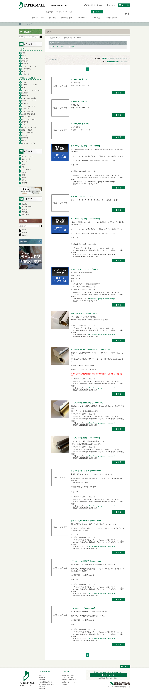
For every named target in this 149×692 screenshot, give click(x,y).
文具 (23, 124)
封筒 (23, 167)
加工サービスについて (68, 682)
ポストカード (26, 159)
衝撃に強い (25, 209)
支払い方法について (68, 677)
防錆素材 (25, 138)
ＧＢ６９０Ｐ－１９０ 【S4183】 (83, 196)
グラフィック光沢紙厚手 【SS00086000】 (86, 561)
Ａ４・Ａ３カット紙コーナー (31, 98)
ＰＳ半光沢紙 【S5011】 (80, 79)
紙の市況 (24, 235)
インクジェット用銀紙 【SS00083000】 (86, 438)
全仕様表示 (122, 61)
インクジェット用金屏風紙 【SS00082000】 (87, 403)
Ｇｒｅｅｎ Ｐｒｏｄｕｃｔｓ (32, 90)
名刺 (23, 164)
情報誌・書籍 (26, 117)
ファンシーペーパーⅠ (29, 66)
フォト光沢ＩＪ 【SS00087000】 (83, 608)
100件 (118, 58)
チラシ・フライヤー (28, 156)
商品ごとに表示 (112, 61)
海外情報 (24, 232)
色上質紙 (25, 63)
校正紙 (24, 177)
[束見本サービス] (30, 193)
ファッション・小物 (28, 106)
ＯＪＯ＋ (25, 103)
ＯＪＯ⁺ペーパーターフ (29, 85)
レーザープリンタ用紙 (29, 127)
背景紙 (24, 180)
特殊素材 (25, 122)
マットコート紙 (58, 47)
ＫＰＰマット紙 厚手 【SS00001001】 (86, 146)
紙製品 (24, 140)
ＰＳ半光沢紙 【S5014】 (80, 124)
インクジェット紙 (27, 132)
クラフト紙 (25, 74)
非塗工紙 (25, 61)
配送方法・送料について (69, 679)
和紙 (73, 47)
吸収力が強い (26, 214)
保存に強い (25, 212)
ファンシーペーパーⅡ (29, 101)
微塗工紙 (25, 58)
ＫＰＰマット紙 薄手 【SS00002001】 (86, 219)
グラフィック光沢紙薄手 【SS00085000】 (86, 521)
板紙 (23, 71)
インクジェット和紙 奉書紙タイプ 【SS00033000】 (90, 349)
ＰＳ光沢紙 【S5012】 (79, 101)
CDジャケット (26, 169)
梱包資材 (25, 95)
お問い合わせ (43, 688)
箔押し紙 (25, 93)
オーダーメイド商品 (28, 119)
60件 (113, 58)
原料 (23, 87)
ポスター (24, 161)
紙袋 (23, 175)
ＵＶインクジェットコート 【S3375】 (85, 269)
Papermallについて (44, 677)
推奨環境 (65, 684)
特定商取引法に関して (45, 682)
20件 (103, 58)
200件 (124, 58)
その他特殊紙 (26, 69)
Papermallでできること (69, 675)
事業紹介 (41, 675)
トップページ (24, 24)
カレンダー (25, 172)
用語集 (24, 230)
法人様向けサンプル (28, 143)
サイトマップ (43, 686)
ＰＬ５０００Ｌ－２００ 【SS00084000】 (86, 471)
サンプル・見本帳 (27, 111)
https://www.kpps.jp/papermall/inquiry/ (102, 299)
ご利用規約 (42, 679)
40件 (108, 58)
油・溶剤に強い (27, 207)
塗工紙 (24, 55)
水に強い (24, 204)
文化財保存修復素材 (28, 114)
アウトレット (26, 109)
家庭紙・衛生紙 (27, 130)
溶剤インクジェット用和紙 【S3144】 (85, 314)
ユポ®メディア (27, 135)
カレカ (24, 82)
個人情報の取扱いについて (46, 684)
